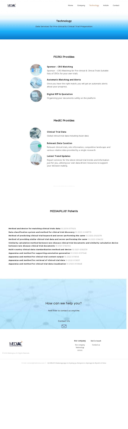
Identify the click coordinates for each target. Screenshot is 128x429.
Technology (94, 5)
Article (106, 5)
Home (70, 5)
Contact (116, 5)
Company (81, 5)
